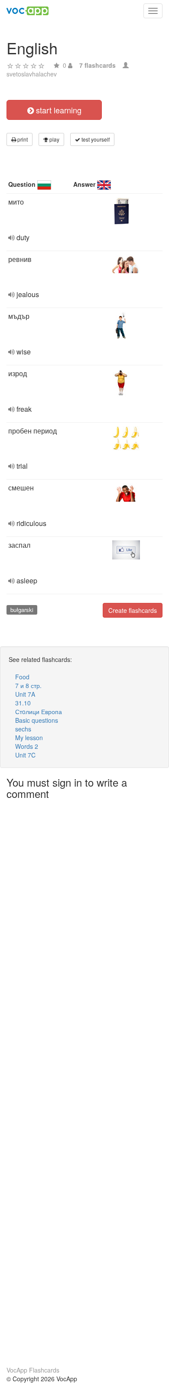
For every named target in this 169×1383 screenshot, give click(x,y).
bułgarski (21, 609)
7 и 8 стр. (28, 685)
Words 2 (26, 746)
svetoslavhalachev (31, 73)
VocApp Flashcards (32, 1370)
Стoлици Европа (38, 711)
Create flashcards (132, 610)
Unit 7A (25, 694)
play (53, 139)
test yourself (95, 139)
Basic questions (36, 720)
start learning (57, 110)
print (22, 139)
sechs (23, 729)
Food (22, 676)
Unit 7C (25, 755)
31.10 (23, 702)
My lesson (29, 737)
